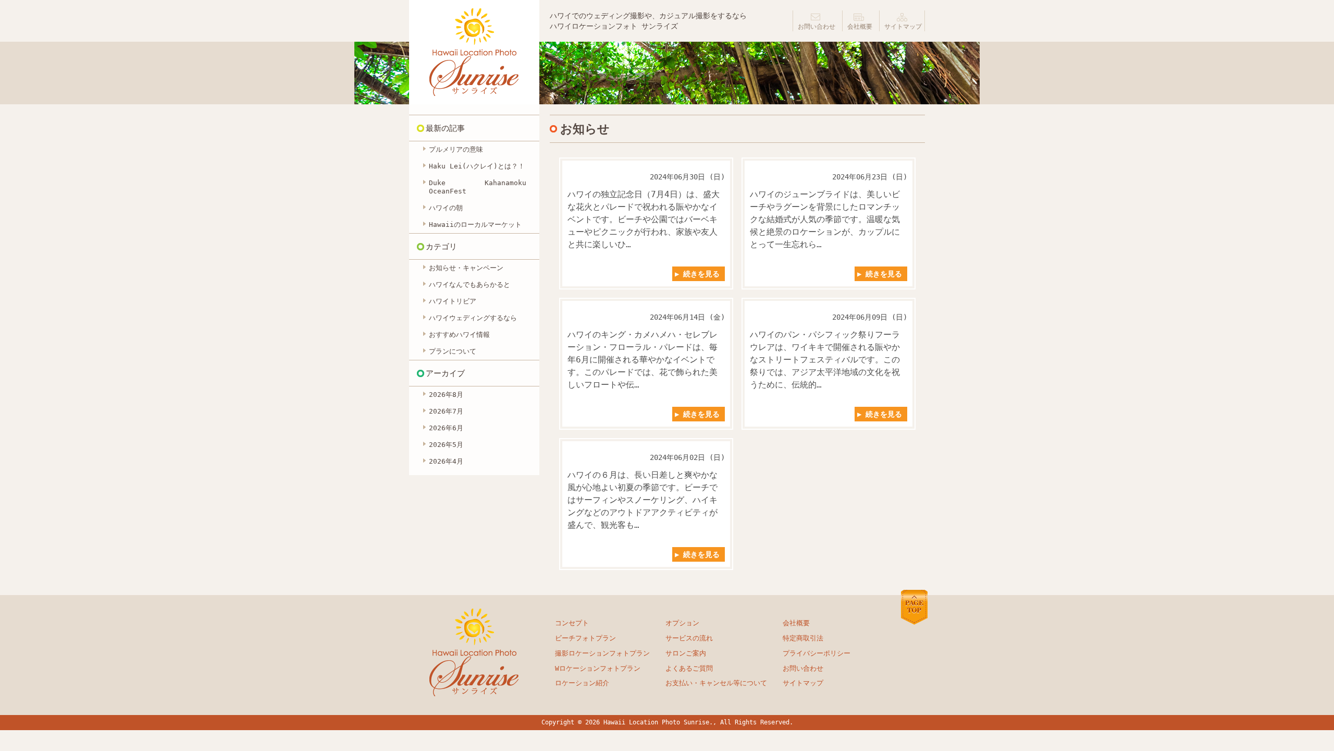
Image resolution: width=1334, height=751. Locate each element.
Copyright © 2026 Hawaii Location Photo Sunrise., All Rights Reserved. (667, 722)
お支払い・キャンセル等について (716, 683)
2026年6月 (446, 428)
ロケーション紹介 (582, 683)
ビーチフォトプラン (585, 638)
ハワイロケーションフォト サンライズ (474, 52)
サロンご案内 (685, 653)
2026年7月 (446, 411)
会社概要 (859, 26)
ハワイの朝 (446, 208)
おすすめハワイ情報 (459, 334)
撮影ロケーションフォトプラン (602, 653)
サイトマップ (903, 26)
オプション (682, 623)
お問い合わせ (816, 26)
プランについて (452, 351)
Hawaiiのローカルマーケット (475, 224)
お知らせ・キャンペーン (466, 268)
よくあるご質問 (689, 668)
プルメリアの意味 (456, 149)
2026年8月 (446, 394)
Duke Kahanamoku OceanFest (477, 187)
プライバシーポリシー (816, 653)
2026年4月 (446, 461)
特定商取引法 (803, 638)
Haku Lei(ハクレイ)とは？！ (477, 166)
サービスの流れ (689, 638)
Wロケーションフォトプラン (597, 668)
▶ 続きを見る (697, 274)
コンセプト (572, 623)
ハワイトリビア (452, 301)
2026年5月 (446, 445)
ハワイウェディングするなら (473, 318)
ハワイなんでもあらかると (469, 284)
